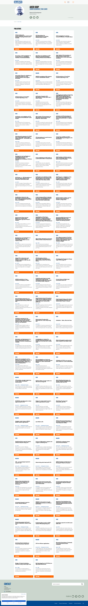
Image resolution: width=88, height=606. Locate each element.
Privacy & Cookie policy (63, 603)
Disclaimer (70, 603)
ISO (83, 603)
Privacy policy (23, 594)
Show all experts (70, 17)
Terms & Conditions (77, 603)
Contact (56, 603)
